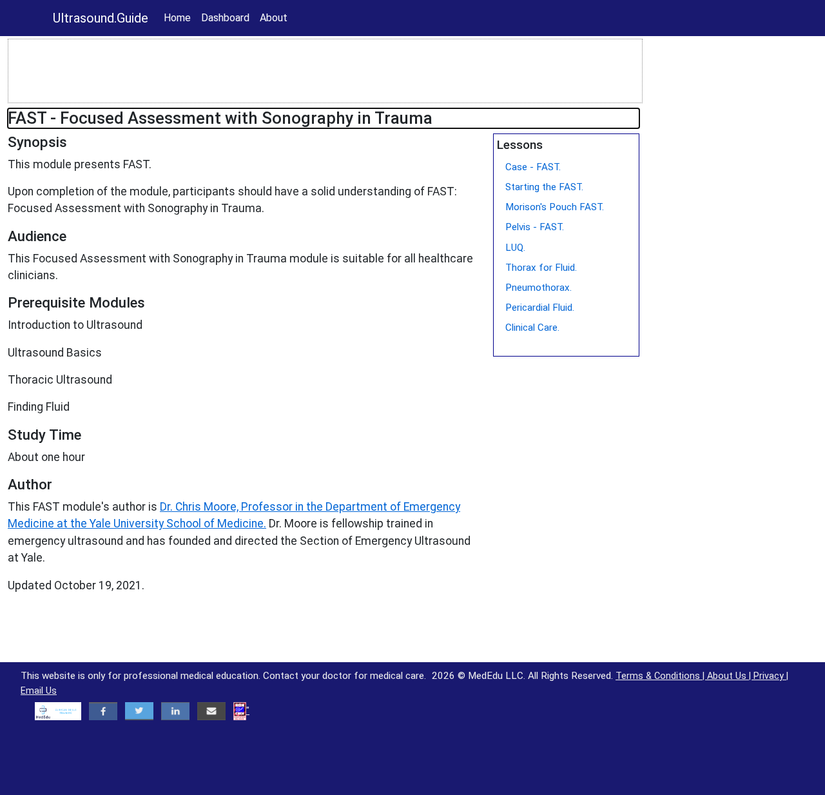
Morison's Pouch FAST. (554, 207)
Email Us (39, 690)
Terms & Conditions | (661, 676)
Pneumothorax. (538, 287)
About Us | (730, 676)
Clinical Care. (532, 327)
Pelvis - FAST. (534, 227)
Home (177, 18)
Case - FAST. (533, 167)
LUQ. (515, 247)
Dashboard (225, 18)
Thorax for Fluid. (541, 267)
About (273, 18)
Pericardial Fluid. (539, 307)
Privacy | (770, 676)
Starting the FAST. (544, 187)
